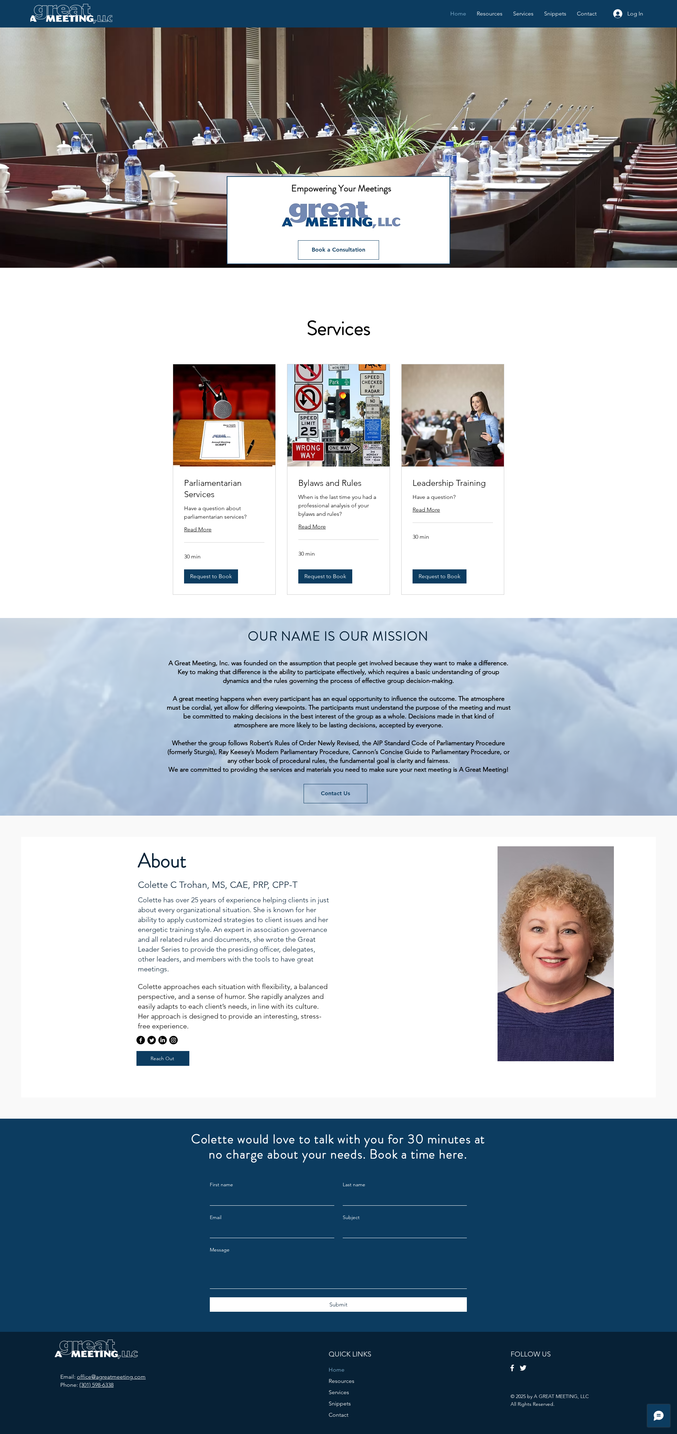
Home (336, 1369)
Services (339, 1392)
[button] (211, 576)
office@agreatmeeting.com (111, 1376)
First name (221, 1184)
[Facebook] (140, 1040)
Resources (341, 1381)
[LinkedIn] (162, 1040)
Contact (338, 1414)
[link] (224, 488)
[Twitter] (151, 1040)
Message (220, 1250)
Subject (351, 1217)
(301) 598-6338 (96, 1385)
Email (215, 1217)
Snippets (340, 1403)
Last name (354, 1184)
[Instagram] (173, 1040)
